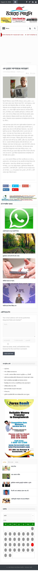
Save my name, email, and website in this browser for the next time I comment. (16, 348)
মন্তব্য (16, 462)
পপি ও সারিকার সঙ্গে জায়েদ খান (10, 371)
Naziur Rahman (11, 72)
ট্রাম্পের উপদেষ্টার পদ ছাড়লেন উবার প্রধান (12, 389)
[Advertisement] (19, 51)
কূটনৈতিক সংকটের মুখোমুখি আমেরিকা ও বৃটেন (21, 482)
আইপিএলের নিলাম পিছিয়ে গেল (9, 305)
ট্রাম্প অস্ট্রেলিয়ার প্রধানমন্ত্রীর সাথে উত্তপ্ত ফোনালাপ (15, 380)
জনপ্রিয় (4, 462)
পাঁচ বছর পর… (7, 391)
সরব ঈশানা (6, 369)
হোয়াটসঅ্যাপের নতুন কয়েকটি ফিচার (11, 231)
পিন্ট (28, 73)
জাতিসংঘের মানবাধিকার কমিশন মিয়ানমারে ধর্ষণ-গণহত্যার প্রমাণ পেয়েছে (18, 377)
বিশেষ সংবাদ (10, 462)
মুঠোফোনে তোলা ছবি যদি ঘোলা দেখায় (11, 256)
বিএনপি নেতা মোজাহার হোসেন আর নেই (19, 490)
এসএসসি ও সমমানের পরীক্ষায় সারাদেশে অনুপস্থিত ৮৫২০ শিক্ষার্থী (17, 374)
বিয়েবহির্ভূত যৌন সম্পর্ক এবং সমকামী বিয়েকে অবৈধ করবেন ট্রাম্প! (17, 383)
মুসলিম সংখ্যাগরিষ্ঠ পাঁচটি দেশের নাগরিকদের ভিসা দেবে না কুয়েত (16, 394)
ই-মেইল (33, 73)
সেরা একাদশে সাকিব (15, 474)
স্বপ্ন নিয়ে (13, 466)
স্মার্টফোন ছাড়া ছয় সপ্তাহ (8, 281)
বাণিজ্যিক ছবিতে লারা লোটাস (10, 386)
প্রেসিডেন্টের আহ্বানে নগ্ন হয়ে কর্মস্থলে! (20, 499)
